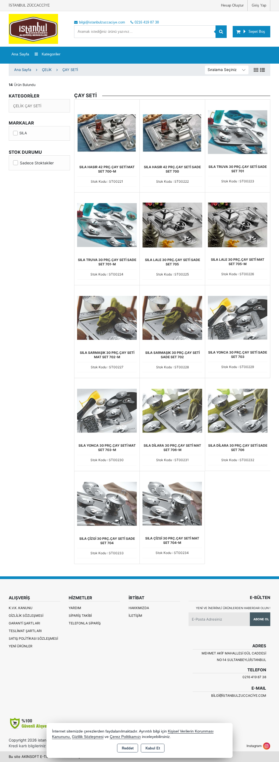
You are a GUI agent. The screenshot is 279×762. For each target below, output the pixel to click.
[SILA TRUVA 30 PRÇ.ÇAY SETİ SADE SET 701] (237, 131)
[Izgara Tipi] (256, 70)
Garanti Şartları (24, 623)
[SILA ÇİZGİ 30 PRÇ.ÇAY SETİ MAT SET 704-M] (172, 503)
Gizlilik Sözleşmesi (26, 615)
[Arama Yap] (221, 31)
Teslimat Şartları (25, 631)
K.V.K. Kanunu (20, 608)
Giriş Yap (259, 5)
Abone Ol (261, 619)
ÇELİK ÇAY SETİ (27, 105)
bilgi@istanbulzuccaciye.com (238, 695)
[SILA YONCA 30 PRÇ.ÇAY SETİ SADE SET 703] (237, 317)
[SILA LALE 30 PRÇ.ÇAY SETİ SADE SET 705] (172, 224)
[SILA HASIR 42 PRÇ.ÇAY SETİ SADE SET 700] (172, 132)
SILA (23, 133)
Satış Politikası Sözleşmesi (33, 638)
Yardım (75, 608)
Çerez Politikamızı (125, 737)
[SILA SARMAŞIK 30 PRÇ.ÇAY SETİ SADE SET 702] (172, 317)
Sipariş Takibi (80, 615)
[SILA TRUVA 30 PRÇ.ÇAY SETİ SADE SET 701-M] (107, 224)
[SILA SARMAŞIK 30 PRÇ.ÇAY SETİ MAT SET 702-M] (107, 317)
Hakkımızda (139, 608)
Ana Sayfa (20, 54)
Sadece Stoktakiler (37, 163)
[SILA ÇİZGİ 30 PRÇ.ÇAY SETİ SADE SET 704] (107, 503)
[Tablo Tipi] (262, 70)
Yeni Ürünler (20, 646)
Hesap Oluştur (232, 5)
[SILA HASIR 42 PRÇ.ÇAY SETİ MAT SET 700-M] (107, 132)
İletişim (135, 615)
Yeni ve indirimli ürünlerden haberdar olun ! (233, 608)
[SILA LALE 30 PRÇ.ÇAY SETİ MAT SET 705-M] (237, 224)
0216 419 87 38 (254, 677)
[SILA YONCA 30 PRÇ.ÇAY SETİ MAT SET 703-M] (107, 410)
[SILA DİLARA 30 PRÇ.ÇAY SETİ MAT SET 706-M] (172, 410)
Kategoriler (50, 54)
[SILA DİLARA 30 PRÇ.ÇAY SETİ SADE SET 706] (238, 410)
